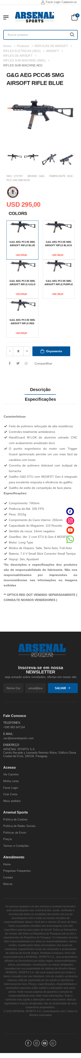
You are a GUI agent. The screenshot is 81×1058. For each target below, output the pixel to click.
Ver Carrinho (11, 774)
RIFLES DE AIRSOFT (18, 55)
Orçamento (54, 351)
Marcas (8, 884)
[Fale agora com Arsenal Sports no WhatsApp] (70, 539)
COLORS (18, 213)
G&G (41, 176)
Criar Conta (10, 794)
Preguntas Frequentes (17, 871)
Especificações (40, 399)
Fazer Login (53, 2)
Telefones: (12, 723)
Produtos (23, 46)
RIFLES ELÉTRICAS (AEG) (22, 51)
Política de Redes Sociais (19, 826)
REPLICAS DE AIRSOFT (51, 46)
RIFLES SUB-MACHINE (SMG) (24, 60)
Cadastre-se (69, 2)
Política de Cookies (15, 819)
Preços (7, 839)
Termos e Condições (16, 845)
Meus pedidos (12, 801)
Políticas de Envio (14, 832)
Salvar (60, 688)
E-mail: (8, 734)
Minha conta (11, 781)
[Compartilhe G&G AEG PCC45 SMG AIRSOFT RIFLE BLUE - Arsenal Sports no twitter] (18, 363)
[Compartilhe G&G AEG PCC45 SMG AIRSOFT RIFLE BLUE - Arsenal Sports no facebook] (9, 363)
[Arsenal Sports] (34, 17)
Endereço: (11, 745)
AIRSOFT (52, 51)
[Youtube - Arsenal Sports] (70, 530)
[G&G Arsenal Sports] (12, 192)
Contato (8, 877)
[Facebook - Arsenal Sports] (70, 511)
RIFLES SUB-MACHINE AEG (23, 65)
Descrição (40, 389)
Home (7, 46)
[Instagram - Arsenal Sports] (70, 521)
